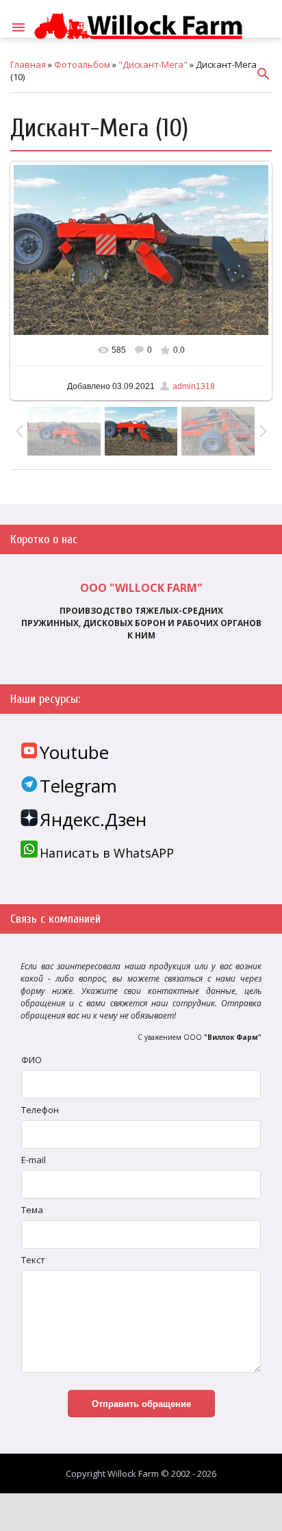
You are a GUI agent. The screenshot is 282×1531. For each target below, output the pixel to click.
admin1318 (193, 386)
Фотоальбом (82, 64)
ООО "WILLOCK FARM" (141, 587)
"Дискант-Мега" (153, 64)
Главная (28, 64)
